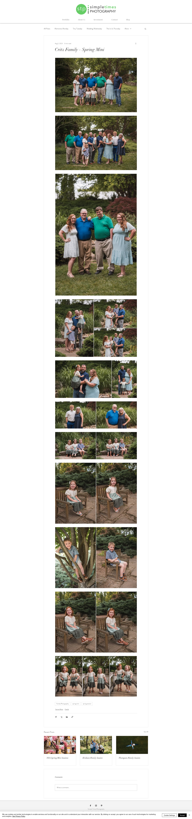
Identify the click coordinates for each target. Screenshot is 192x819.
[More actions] (135, 43)
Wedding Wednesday (94, 28)
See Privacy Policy (18, 816)
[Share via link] (72, 717)
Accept (182, 815)
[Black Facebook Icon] (90, 805)
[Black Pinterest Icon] (101, 805)
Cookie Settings (169, 815)
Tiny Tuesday (77, 28)
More (127, 28)
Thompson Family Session (129, 758)
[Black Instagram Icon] (96, 805)
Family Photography (62, 704)
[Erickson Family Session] (96, 745)
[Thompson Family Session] (132, 745)
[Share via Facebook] (56, 717)
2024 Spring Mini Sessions (57, 758)
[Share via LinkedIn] (67, 717)
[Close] (189, 815)
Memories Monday (61, 28)
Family (67, 709)
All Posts (47, 28)
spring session (87, 704)
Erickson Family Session (93, 758)
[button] (145, 29)
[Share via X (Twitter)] (61, 717)
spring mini (75, 704)
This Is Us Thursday (113, 28)
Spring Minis (59, 709)
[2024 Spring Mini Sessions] (60, 745)
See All (146, 732)
